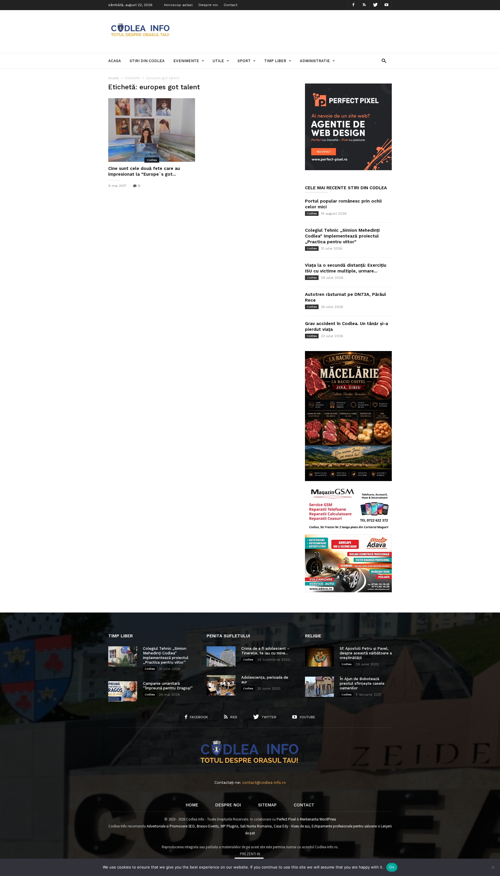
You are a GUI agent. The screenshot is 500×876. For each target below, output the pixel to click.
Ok (391, 867)
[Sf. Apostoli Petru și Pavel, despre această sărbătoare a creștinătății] (319, 656)
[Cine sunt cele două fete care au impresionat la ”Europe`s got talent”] (151, 130)
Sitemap (267, 805)
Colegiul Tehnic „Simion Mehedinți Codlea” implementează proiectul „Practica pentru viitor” (342, 236)
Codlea (152, 160)
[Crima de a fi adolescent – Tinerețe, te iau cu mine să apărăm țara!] (221, 656)
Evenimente (186, 61)
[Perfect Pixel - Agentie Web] (348, 169)
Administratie (315, 61)
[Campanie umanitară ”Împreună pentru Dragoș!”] (122, 691)
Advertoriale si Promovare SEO (171, 826)
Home (192, 805)
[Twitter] (375, 5)
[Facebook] (353, 5)
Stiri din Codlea (147, 61)
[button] (384, 60)
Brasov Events (207, 826)
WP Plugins (229, 826)
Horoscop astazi (178, 5)
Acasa (114, 61)
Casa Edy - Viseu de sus (292, 826)
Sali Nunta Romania (256, 826)
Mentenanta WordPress (318, 819)
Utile (218, 61)
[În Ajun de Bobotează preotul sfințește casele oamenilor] (319, 687)
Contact (230, 5)
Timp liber (275, 61)
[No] (493, 867)
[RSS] (364, 5)
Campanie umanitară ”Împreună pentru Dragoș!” (168, 685)
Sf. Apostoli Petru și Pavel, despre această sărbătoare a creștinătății (366, 653)
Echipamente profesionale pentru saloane (344, 826)
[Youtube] (386, 5)
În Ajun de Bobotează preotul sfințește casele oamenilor (362, 683)
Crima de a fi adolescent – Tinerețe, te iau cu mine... (265, 650)
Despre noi (208, 5)
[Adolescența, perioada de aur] (221, 685)
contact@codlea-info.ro (264, 782)
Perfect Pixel (286, 819)
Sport (244, 61)
